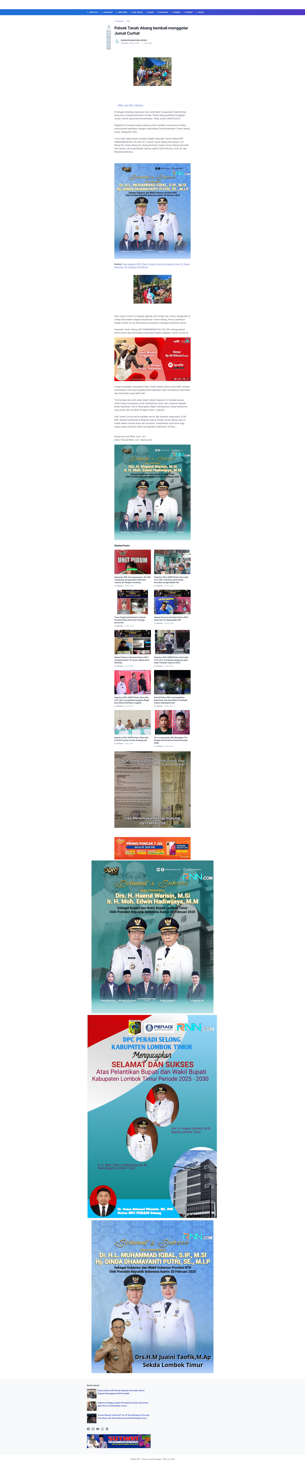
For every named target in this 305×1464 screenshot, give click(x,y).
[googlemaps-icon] (107, 1429)
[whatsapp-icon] (102, 1429)
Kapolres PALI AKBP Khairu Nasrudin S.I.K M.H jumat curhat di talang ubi (131, 738)
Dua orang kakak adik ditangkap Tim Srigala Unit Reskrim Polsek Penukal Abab (171, 740)
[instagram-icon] (93, 1429)
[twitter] (109, 37)
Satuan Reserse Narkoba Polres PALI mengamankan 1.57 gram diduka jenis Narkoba (131, 660)
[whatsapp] (109, 42)
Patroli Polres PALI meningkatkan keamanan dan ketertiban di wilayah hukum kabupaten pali (170, 700)
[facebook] (109, 33)
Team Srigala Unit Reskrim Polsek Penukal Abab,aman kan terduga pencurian (130, 620)
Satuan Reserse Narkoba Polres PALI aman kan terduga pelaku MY (171, 618)
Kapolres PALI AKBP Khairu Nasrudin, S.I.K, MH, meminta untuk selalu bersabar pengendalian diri (171, 580)
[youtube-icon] (97, 1429)
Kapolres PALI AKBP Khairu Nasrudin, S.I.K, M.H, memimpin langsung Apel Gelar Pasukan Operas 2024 (171, 660)
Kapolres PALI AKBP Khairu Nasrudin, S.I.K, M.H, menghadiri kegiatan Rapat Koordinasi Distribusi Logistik (131, 700)
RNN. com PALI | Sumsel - (131, 105)
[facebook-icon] (88, 1429)
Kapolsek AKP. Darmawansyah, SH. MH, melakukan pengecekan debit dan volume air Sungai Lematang (132, 580)
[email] (109, 47)
